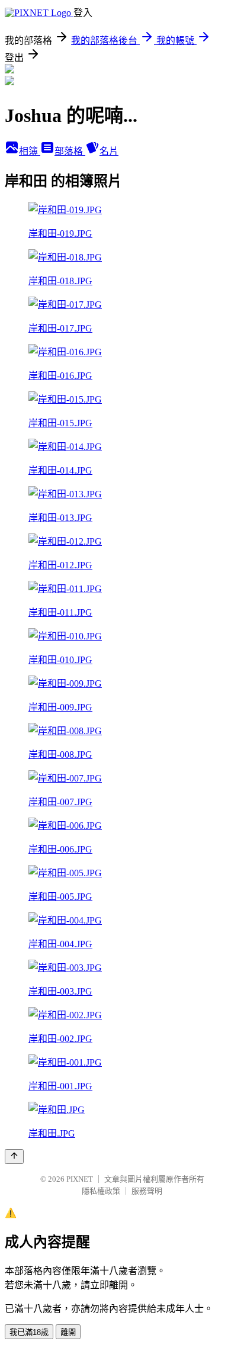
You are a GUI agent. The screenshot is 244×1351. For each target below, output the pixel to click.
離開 (68, 1332)
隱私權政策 (101, 1190)
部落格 (69, 151)
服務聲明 (146, 1190)
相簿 (29, 151)
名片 (108, 151)
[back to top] (14, 1156)
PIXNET (79, 1179)
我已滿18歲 (29, 1332)
